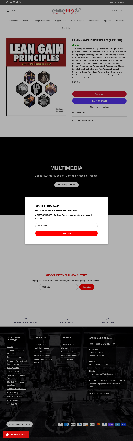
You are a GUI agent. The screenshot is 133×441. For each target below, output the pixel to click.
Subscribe (66, 233)
